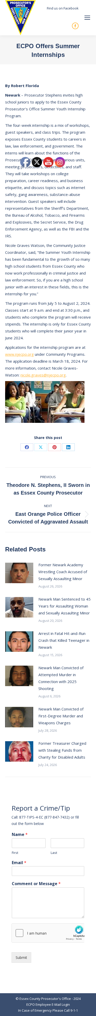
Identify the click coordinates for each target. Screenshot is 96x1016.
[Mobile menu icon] (87, 17)
